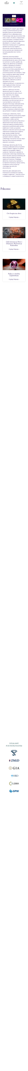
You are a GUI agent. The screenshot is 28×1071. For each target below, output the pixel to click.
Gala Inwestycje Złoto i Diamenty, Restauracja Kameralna (14, 244)
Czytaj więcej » (14, 217)
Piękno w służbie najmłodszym (14, 275)
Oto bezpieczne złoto (14, 213)
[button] (14, 2)
